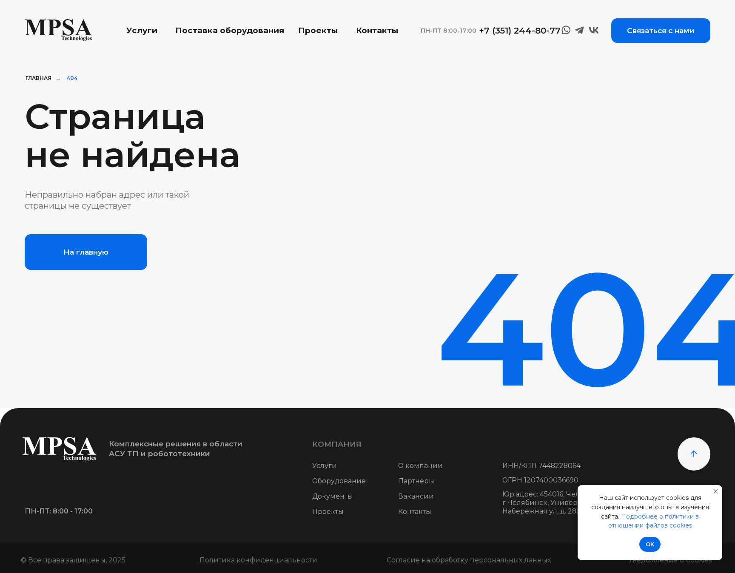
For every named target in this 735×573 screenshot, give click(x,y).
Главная (38, 78)
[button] (660, 30)
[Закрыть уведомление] (716, 491)
